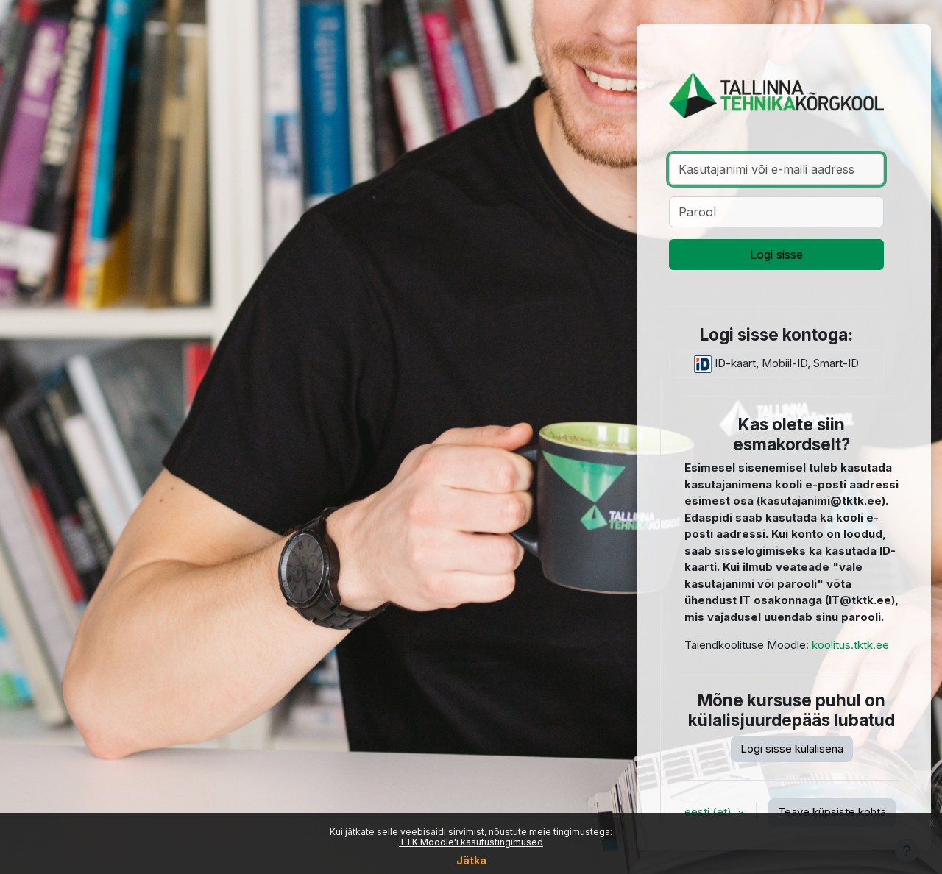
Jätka (471, 860)
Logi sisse (776, 254)
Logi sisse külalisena (791, 749)
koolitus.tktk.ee (850, 645)
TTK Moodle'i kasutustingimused (471, 842)
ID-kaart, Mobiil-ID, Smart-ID (785, 363)
